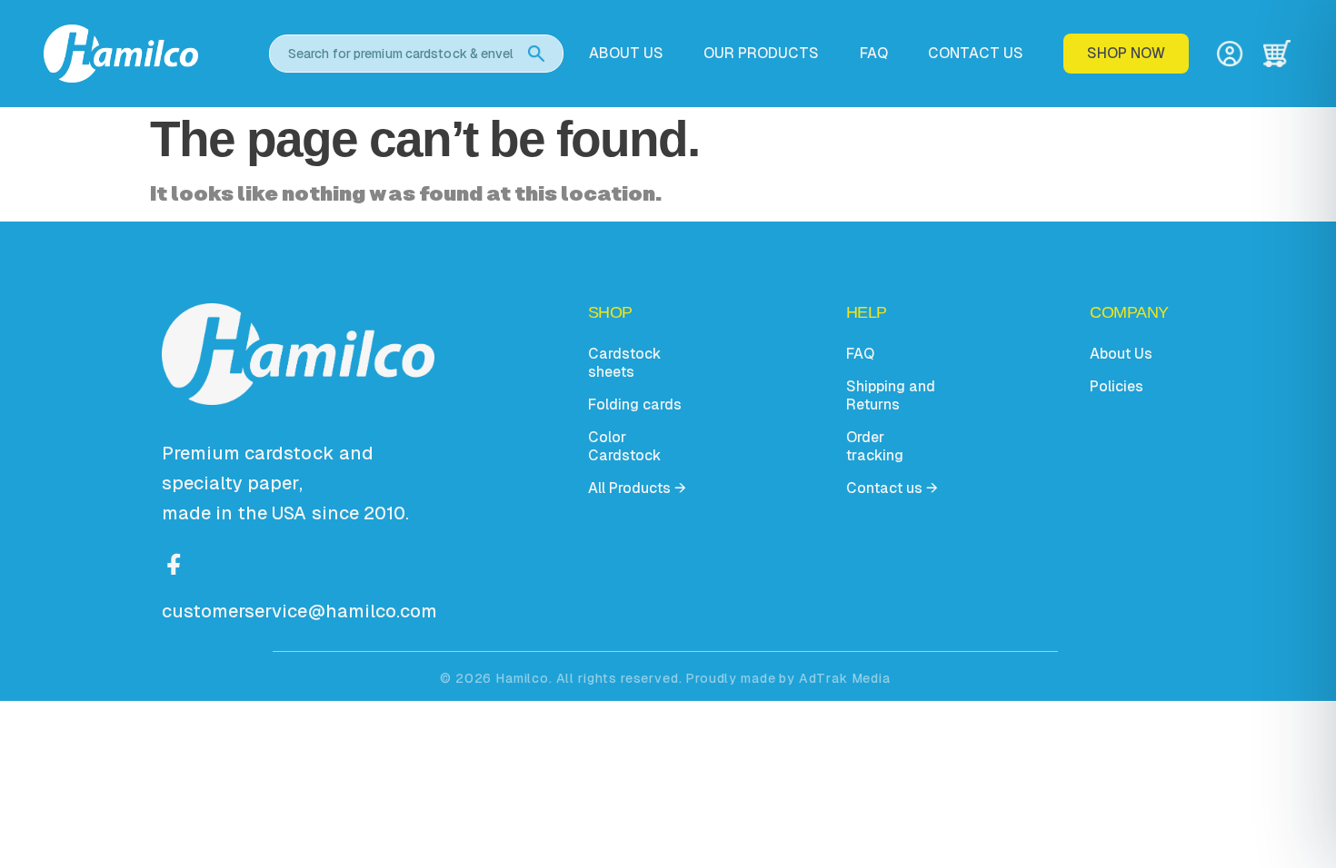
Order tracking (874, 446)
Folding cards (635, 404)
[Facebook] (174, 562)
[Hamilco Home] (144, 53)
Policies (1116, 386)
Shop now (1126, 53)
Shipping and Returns (890, 395)
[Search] (536, 53)
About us (626, 53)
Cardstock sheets (624, 362)
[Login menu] (1229, 53)
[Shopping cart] (1276, 53)
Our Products (761, 53)
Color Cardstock (624, 446)
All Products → (637, 488)
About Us (1121, 353)
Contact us (975, 53)
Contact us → (892, 488)
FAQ (874, 53)
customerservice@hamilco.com (299, 611)
